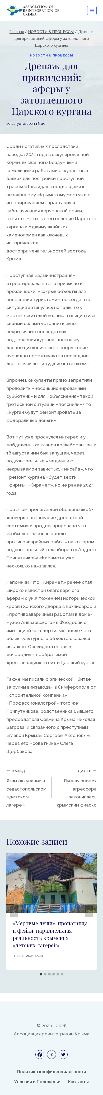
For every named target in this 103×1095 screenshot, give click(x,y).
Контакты (78, 1081)
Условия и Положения (38, 1081)
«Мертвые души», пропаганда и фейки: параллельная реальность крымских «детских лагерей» (50, 934)
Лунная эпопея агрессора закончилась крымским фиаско (77, 788)
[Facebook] (39, 1054)
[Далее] (89, 911)
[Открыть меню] (92, 10)
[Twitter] (63, 1054)
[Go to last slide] (14, 911)
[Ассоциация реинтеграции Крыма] (32, 10)
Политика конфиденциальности (51, 1071)
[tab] (41, 974)
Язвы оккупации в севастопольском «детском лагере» (26, 788)
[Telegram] (51, 1054)
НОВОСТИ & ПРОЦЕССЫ (51, 55)
